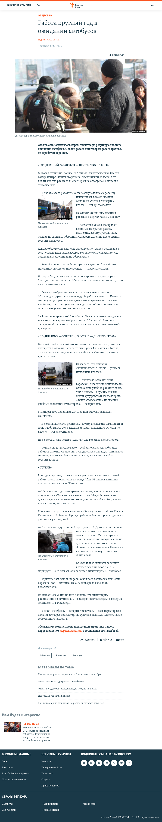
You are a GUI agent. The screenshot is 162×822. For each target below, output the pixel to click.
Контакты (7, 768)
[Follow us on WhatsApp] (114, 763)
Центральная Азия (51, 768)
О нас (5, 762)
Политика (47, 774)
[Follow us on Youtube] (84, 763)
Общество (45, 15)
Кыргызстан (9, 810)
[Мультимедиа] (152, 5)
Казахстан (7, 804)
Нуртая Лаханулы (71, 631)
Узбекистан (89, 804)
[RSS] (129, 763)
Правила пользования (14, 780)
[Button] (116, 55)
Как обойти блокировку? (16, 774)
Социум (45, 780)
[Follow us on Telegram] (106, 763)
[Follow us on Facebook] (99, 763)
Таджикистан (50, 804)
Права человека (50, 786)
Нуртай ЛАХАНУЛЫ (49, 40)
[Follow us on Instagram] (91, 763)
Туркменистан (31, 724)
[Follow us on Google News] (121, 763)
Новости (46, 762)
